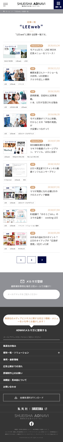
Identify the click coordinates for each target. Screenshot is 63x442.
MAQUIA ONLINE (18, 157)
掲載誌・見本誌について (15, 379)
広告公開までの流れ (12, 366)
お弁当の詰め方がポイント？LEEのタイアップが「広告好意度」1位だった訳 (44, 241)
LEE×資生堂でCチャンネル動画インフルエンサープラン (44, 170)
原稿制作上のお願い (12, 373)
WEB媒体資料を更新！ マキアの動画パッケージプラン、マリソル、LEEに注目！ (44, 148)
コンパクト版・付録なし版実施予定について (16, 432)
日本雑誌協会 (53, 432)
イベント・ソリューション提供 (28, 226)
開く (5, 4)
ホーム (8, 11)
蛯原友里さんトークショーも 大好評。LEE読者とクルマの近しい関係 (44, 76)
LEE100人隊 (14, 107)
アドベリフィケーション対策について (38, 432)
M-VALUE (21, 249)
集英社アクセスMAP (10, 434)
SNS (24, 180)
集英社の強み (9, 345)
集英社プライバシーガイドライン (25, 434)
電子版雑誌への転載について (40, 429)
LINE (26, 61)
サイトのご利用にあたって (51, 434)
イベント (21, 84)
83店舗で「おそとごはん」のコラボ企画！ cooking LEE (44, 216)
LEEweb (18, 61)
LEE (5, 84)
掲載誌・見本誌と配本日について (23, 429)
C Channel (8, 180)
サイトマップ (39, 434)
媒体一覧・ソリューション (16, 352)
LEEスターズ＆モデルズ (26, 134)
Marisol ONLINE (33, 157)
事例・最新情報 (10, 359)
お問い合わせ (9, 386)
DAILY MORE (8, 61)
